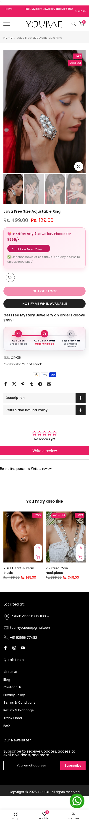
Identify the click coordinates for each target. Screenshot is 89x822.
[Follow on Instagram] (14, 648)
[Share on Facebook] (5, 384)
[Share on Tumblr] (31, 384)
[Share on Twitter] (14, 384)
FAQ (6, 725)
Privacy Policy (14, 695)
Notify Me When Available (44, 303)
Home (8, 37)
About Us (10, 671)
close (81, 11)
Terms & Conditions (19, 702)
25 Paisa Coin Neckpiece (57, 570)
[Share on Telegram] (40, 384)
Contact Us (12, 687)
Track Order (12, 718)
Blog (6, 679)
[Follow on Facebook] (5, 648)
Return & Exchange (18, 710)
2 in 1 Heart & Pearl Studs (18, 570)
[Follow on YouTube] (23, 648)
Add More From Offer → (28, 249)
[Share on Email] (49, 384)
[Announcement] (39, 9)
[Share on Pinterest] (23, 384)
